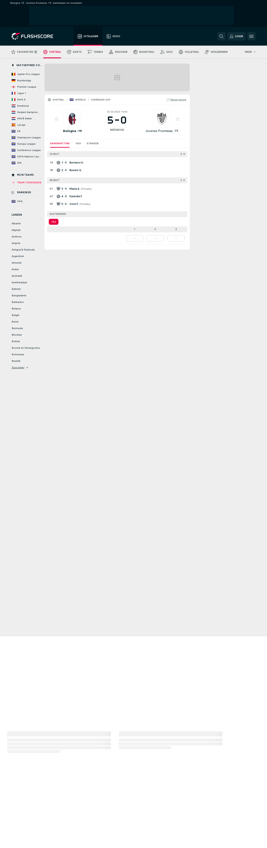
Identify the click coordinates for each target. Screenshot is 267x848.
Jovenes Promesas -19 (162, 131)
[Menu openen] (251, 36)
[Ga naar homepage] (35, 36)
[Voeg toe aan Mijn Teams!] (56, 119)
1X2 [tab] (53, 221)
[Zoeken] (221, 36)
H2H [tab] (78, 143)
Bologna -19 (72, 131)
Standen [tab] (93, 143)
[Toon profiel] (72, 119)
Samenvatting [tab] (60, 143)
